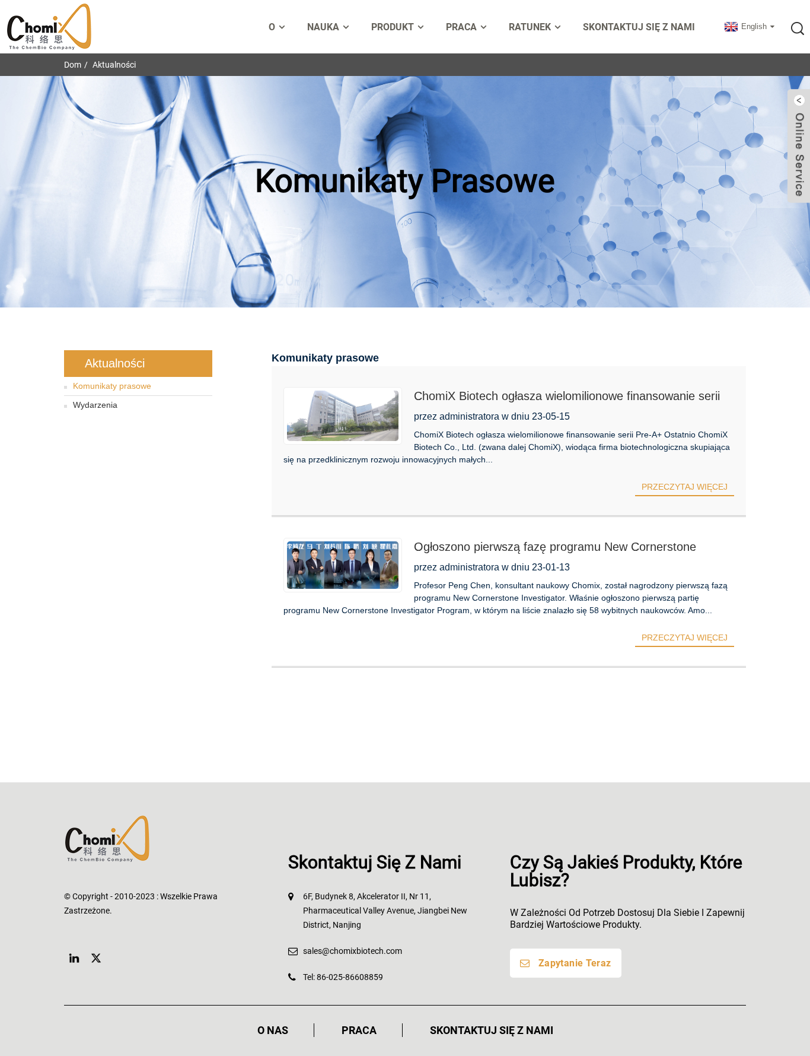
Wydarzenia (95, 405)
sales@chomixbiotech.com (352, 951)
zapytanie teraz (574, 963)
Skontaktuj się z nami (639, 27)
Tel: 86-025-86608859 (343, 977)
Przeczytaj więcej (685, 486)
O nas (272, 1030)
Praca (359, 1030)
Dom (72, 64)
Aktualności (114, 64)
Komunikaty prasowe (112, 386)
